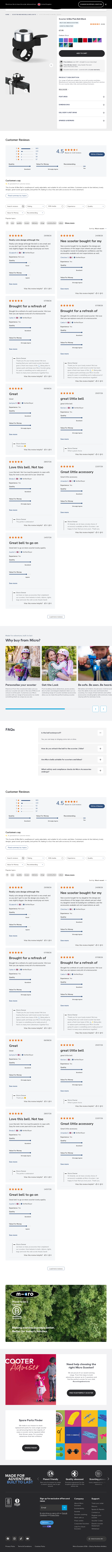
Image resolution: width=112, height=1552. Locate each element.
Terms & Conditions (25, 1546)
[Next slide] (103, 709)
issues (27, 223)
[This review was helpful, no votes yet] (45, 288)
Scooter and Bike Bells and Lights (24, 14)
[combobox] (35, 206)
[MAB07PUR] (66, 40)
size (12, 223)
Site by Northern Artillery (98, 1546)
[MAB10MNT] (66, 45)
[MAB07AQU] (75, 40)
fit (7, 223)
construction (51, 223)
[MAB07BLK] (80, 40)
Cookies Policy (40, 1546)
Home (7, 14)
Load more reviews (56, 617)
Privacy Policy (54, 1515)
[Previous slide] (96, 709)
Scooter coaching (80, 1514)
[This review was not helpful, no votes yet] (49, 288)
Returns (94, 1506)
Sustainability (79, 1508)
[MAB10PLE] (99, 40)
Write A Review (97, 154)
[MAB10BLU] (61, 45)
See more (13, 284)
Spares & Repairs (98, 1509)
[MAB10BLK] (70, 45)
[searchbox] (13, 206)
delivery (35, 223)
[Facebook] (7, 1538)
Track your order (98, 1503)
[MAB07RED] (85, 40)
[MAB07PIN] (70, 40)
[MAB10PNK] (95, 40)
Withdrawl (95, 1529)
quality (19, 223)
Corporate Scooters (81, 1523)
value (61, 223)
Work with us (79, 1517)
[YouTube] (27, 1538)
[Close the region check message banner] (106, 4)
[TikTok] (21, 1538)
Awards (77, 1511)
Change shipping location (91, 4)
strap (42, 223)
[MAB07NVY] (90, 40)
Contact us (96, 1512)
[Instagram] (14, 1538)
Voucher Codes (97, 1521)
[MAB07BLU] (61, 40)
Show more (69, 223)
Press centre (78, 1521)
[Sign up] (64, 1507)
